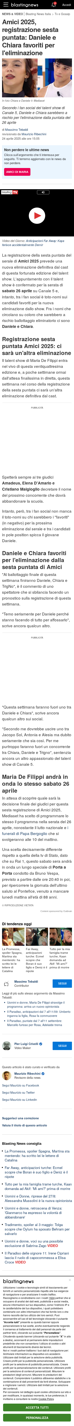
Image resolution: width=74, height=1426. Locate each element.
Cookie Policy (46, 1399)
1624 (52, 1298)
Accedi (66, 5)
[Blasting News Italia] (24, 4)
